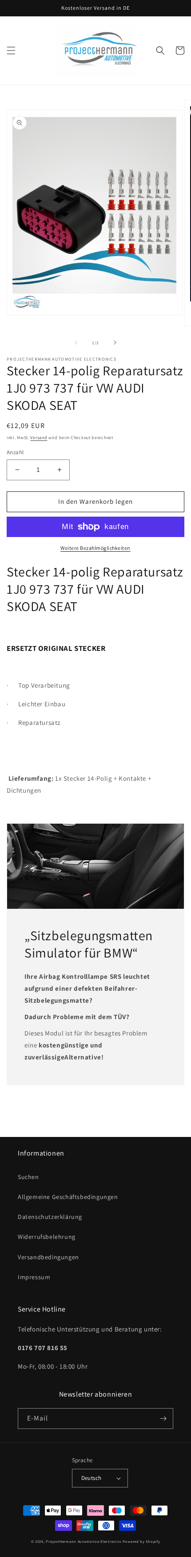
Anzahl (15, 452)
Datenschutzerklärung (50, 1217)
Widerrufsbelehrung (47, 1237)
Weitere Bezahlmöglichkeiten (95, 548)
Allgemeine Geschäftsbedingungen (68, 1197)
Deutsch (91, 1478)
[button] (11, 50)
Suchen (28, 1177)
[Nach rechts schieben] (115, 342)
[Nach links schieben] (76, 342)
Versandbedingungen (48, 1257)
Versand (38, 437)
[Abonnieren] (163, 1418)
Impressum (34, 1277)
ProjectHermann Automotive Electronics (83, 1541)
